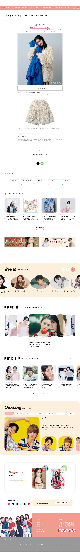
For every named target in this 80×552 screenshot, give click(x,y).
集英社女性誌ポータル (40, 531)
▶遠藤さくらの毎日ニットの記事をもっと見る (28, 134)
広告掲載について (39, 526)
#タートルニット (43, 154)
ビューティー (37, 7)
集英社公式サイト (39, 529)
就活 (50, 7)
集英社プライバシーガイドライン (42, 524)
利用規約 (38, 522)
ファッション (31, 7)
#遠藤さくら (35, 154)
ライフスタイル (55, 7)
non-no (67, 530)
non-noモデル (18, 7)
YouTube (29, 504)
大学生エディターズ (44, 7)
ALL (9, 413)
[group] (22, 434)
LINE (42, 163)
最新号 (26, 7)
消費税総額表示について (40, 527)
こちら (68, 526)
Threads (25, 504)
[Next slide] (67, 269)
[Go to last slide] (63, 269)
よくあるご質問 (39, 520)
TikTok (13, 504)
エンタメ (65, 7)
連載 (23, 7)
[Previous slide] (37, 337)
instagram (9, 504)
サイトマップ (38, 519)
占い (69, 7)
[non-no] (6, 7)
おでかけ (60, 7)
